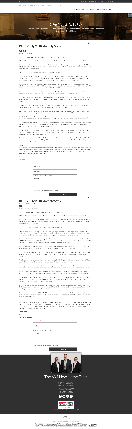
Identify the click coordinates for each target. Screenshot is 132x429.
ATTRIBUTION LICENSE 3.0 (74, 421)
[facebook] (60, 396)
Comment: (36, 178)
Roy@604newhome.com (66, 389)
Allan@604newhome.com (66, 392)
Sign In (21, 1)
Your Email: (36, 171)
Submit (63, 194)
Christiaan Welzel (61, 421)
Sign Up (27, 1)
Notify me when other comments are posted (46, 190)
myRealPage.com (66, 418)
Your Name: (36, 166)
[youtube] (68, 396)
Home (73, 10)
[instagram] (71, 396)
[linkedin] (64, 396)
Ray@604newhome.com (66, 391)
